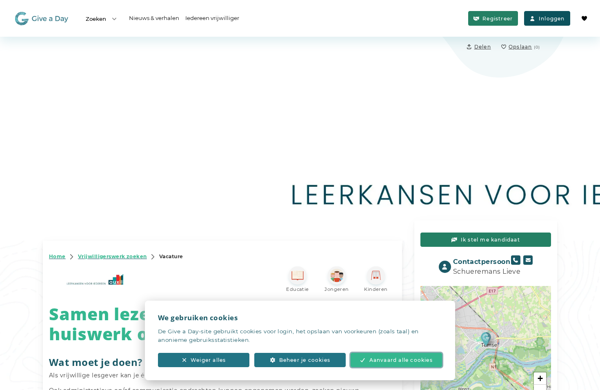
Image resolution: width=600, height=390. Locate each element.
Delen (482, 47)
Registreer (497, 19)
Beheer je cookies (304, 360)
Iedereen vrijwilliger (212, 18)
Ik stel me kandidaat (490, 240)
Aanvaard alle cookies (401, 360)
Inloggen (552, 19)
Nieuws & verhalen (154, 18)
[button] (486, 338)
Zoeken (96, 19)
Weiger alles (208, 360)
